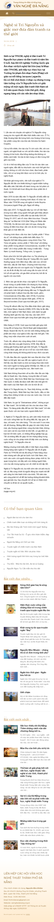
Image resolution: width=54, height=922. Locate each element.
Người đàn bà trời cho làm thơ (19, 518)
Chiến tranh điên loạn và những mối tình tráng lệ (27, 522)
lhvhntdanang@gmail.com (19, 900)
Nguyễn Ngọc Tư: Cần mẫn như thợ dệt (23, 569)
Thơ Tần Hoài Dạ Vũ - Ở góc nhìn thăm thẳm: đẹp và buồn (28, 536)
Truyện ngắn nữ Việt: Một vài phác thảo (23, 552)
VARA (28, 914)
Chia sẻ (10, 45)
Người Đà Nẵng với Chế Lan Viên (20, 542)
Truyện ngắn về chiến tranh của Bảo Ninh (24, 547)
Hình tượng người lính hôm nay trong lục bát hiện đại (27, 557)
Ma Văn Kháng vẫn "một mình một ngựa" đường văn (27, 528)
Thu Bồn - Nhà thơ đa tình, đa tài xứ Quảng (25, 564)
